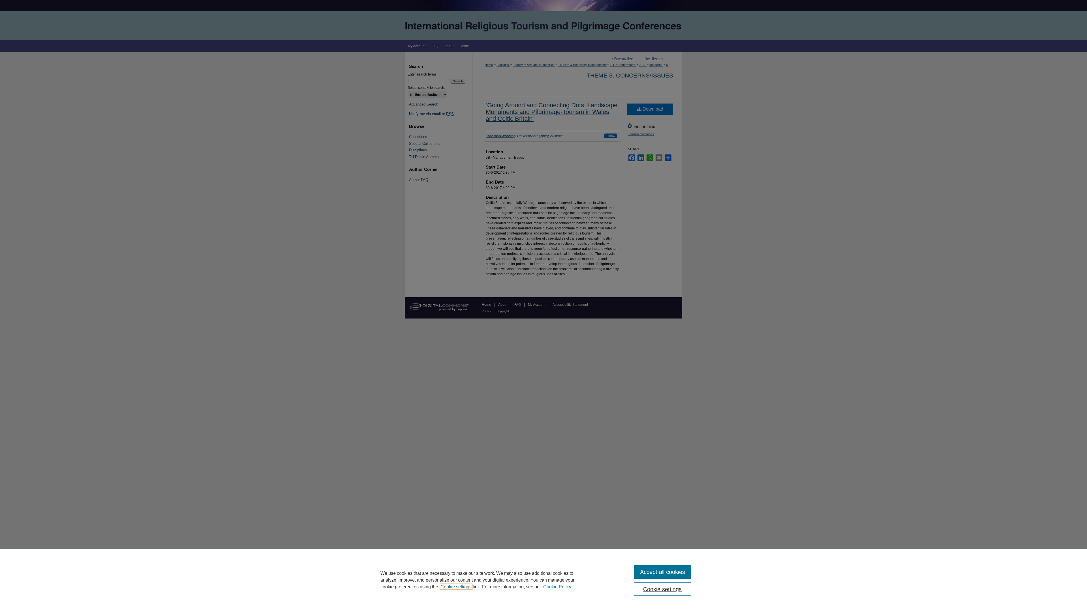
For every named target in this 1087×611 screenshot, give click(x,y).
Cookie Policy (557, 586)
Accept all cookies (662, 572)
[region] (543, 580)
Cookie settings (456, 586)
